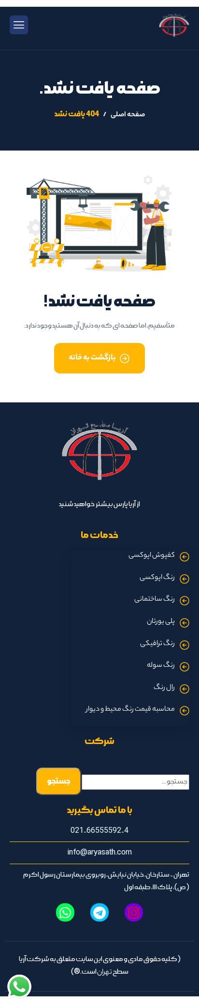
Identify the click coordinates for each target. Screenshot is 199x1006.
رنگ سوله (161, 666)
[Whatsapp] (65, 912)
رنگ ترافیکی (157, 644)
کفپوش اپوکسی (151, 556)
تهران (104, 972)
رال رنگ (164, 688)
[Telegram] (99, 912)
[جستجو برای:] (135, 782)
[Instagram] (134, 912)
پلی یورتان (161, 622)
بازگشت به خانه (92, 358)
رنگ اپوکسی (157, 578)
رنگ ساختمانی (154, 600)
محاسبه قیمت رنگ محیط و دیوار (130, 710)
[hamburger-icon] (19, 25)
